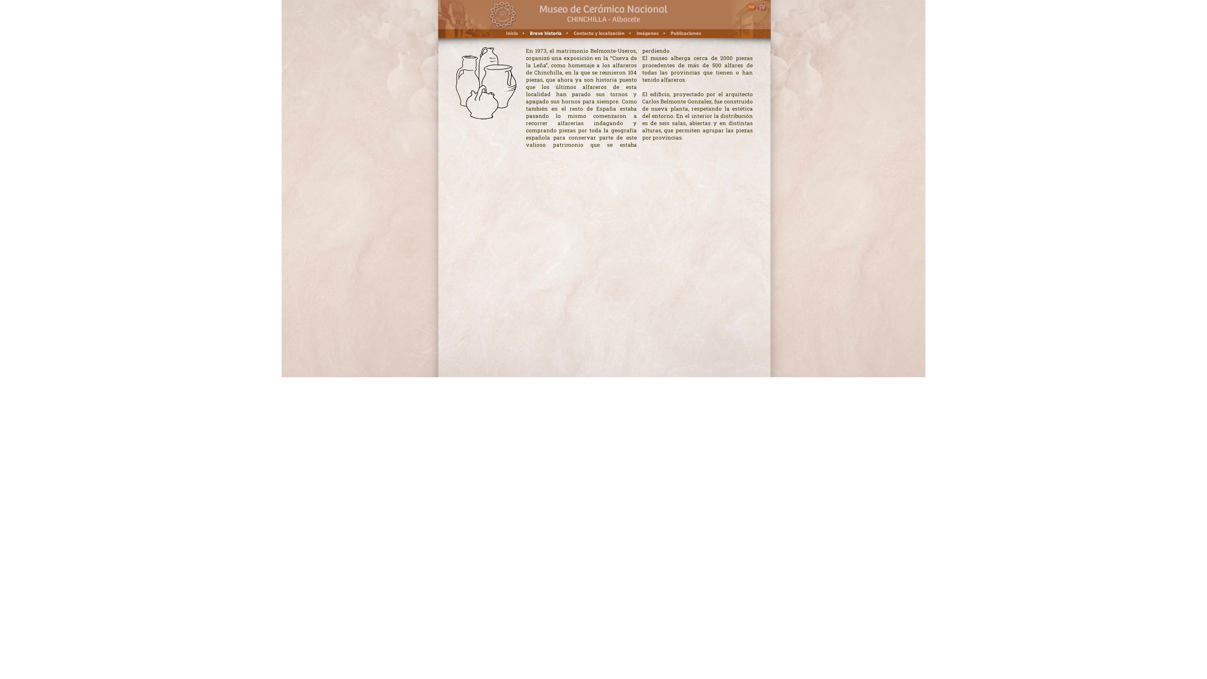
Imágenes (648, 33)
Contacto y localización (599, 33)
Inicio (512, 33)
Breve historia (546, 33)
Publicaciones (686, 33)
